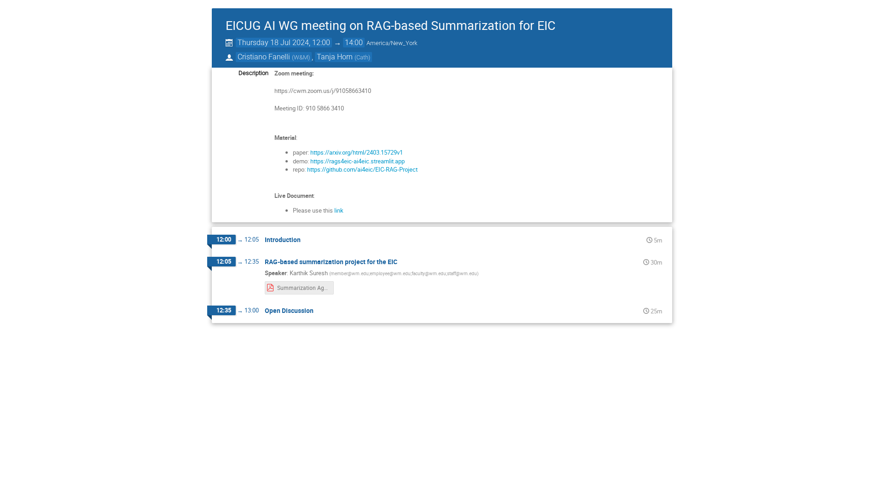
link (338, 210)
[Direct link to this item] (307, 240)
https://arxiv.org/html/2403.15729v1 (357, 152)
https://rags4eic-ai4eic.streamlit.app (358, 161)
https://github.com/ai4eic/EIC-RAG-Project (362, 169)
